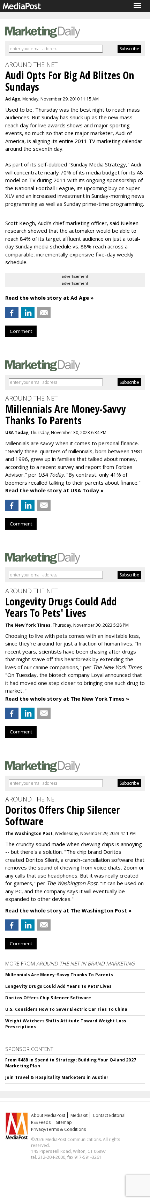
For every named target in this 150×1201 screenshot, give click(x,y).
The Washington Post (29, 833)
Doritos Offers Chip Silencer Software (48, 998)
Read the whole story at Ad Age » (49, 297)
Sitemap (64, 1122)
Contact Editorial (109, 1115)
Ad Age (12, 99)
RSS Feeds (41, 1122)
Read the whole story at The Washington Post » (68, 910)
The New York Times (28, 625)
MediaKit (79, 1115)
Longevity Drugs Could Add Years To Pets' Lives (58, 986)
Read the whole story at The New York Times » (67, 698)
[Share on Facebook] (11, 312)
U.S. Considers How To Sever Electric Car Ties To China (66, 1009)
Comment (21, 331)
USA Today (16, 432)
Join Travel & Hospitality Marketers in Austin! (56, 1077)
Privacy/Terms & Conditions (58, 1129)
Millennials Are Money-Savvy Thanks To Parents (59, 975)
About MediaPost (48, 1115)
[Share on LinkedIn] (28, 312)
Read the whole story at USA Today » (54, 490)
